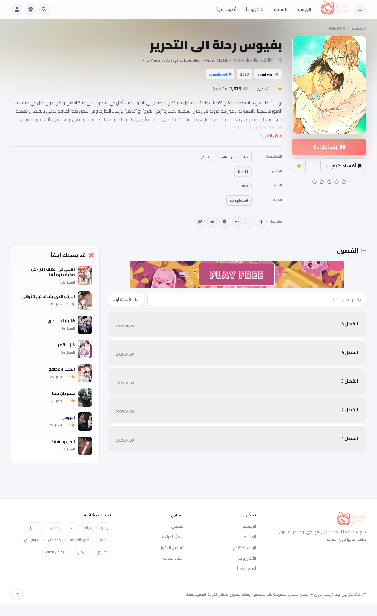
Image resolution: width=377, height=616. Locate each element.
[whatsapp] (237, 222)
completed (218, 74)
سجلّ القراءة (172, 537)
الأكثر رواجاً (255, 9)
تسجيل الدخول (171, 547)
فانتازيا (34, 527)
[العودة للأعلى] (17, 594)
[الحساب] (16, 9)
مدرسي (102, 551)
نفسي (103, 539)
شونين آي (31, 539)
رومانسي (225, 157)
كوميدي (54, 539)
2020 (244, 74)
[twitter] (249, 222)
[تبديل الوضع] (30, 9)
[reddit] (212, 222)
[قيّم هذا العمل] (299, 165)
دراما (244, 157)
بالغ (72, 527)
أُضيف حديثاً (226, 9)
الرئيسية (304, 9)
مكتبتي (177, 526)
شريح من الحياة (57, 551)
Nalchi (243, 171)
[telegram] (224, 222)
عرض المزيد (271, 136)
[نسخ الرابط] (200, 222)
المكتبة (280, 9)
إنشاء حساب (173, 558)
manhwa (337, 28)
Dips (244, 186)
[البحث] (43, 9)
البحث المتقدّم (244, 547)
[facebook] (262, 222)
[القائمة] (360, 9)
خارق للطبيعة (80, 539)
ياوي (205, 157)
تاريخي (82, 551)
